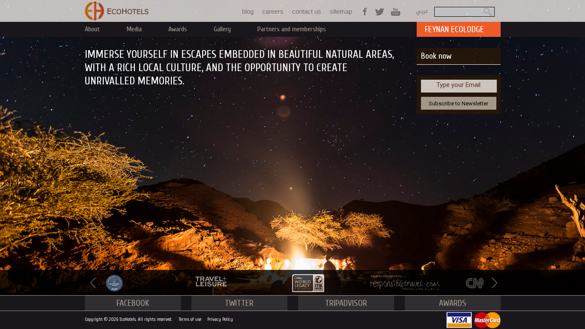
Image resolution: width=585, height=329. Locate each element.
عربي (422, 11)
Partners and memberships (291, 29)
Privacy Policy (220, 319)
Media (134, 29)
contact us (306, 11)
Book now (436, 56)
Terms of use (190, 319)
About (92, 29)
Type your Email (458, 85)
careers (273, 11)
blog (248, 11)
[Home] (117, 11)
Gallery (222, 29)
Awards (177, 29)
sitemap (341, 11)
